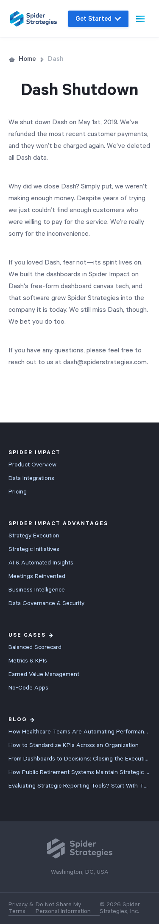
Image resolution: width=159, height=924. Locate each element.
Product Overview (32, 464)
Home (27, 59)
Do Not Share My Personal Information (63, 908)
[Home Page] (33, 19)
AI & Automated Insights (40, 562)
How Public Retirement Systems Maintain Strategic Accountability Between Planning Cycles (79, 772)
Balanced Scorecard (34, 647)
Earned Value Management (43, 674)
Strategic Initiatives (33, 549)
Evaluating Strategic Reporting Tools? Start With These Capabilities (79, 785)
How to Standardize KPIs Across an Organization (73, 745)
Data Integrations (31, 478)
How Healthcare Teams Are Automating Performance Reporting (79, 731)
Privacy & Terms (20, 908)
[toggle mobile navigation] (140, 18)
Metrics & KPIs (27, 660)
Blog (17, 720)
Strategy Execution (33, 535)
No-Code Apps (28, 687)
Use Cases (27, 635)
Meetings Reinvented (36, 576)
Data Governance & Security (46, 603)
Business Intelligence (36, 589)
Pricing (17, 491)
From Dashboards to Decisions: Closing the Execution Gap (79, 758)
